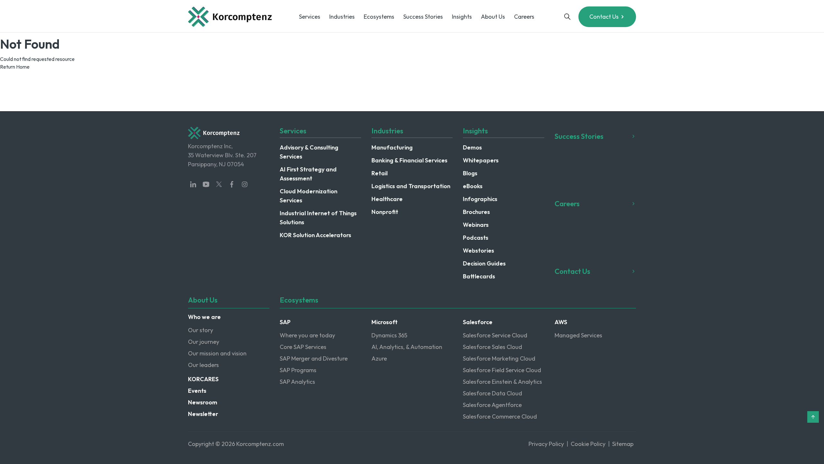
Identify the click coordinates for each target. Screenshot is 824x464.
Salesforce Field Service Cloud (502, 370)
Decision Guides (484, 263)
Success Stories (423, 16)
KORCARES (203, 379)
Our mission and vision (217, 353)
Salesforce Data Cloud (492, 393)
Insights (462, 16)
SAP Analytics (297, 381)
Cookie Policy (588, 444)
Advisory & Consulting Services (309, 152)
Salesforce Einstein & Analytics (502, 381)
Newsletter (203, 414)
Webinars (476, 224)
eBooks (472, 186)
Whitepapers (481, 160)
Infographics (480, 199)
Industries (342, 16)
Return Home (15, 66)
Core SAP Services (303, 347)
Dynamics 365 (389, 335)
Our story (200, 330)
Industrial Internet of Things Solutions (318, 217)
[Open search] (567, 17)
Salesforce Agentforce (492, 405)
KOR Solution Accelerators (315, 235)
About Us (493, 16)
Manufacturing (392, 147)
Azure (379, 358)
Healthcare (387, 199)
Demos (472, 147)
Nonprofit (384, 212)
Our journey (203, 341)
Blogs (470, 173)
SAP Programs (298, 370)
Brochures (476, 212)
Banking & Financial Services (409, 160)
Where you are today (307, 335)
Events (197, 390)
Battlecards (479, 276)
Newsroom (202, 402)
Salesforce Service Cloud (495, 335)
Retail (379, 173)
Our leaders (203, 365)
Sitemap (622, 444)
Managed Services (578, 335)
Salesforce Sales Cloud (492, 347)
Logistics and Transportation (410, 186)
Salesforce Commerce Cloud (500, 416)
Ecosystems (379, 16)
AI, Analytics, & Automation (406, 347)
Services (309, 16)
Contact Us (604, 16)
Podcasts (475, 237)
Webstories (478, 250)
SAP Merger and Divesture (314, 358)
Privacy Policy (546, 444)
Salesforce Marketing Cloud (499, 358)
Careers (524, 16)
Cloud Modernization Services (308, 196)
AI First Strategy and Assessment (308, 174)
